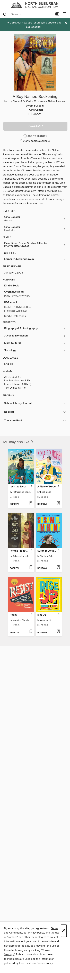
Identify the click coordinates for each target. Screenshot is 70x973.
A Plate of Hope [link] (46, 486)
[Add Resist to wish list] (31, 631)
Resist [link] (13, 614)
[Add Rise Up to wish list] (58, 631)
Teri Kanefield (46, 556)
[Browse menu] (64, 14)
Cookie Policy (45, 963)
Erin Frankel (45, 492)
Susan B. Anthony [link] (47, 550)
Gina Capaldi (36, 105)
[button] (35, 126)
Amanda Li (45, 620)
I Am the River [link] (18, 486)
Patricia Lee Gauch (22, 492)
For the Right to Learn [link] (19, 550)
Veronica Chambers (22, 620)
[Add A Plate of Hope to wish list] (58, 503)
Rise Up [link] (41, 614)
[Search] (5, 14)
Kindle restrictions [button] (15, 316)
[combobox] (28, 14)
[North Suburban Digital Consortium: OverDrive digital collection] (35, 5)
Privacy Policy (36, 932)
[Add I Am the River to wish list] (31, 503)
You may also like (16, 442)
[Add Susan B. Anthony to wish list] (58, 567)
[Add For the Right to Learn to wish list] (31, 567)
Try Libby (10, 23)
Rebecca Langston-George (22, 556)
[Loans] (57, 15)
